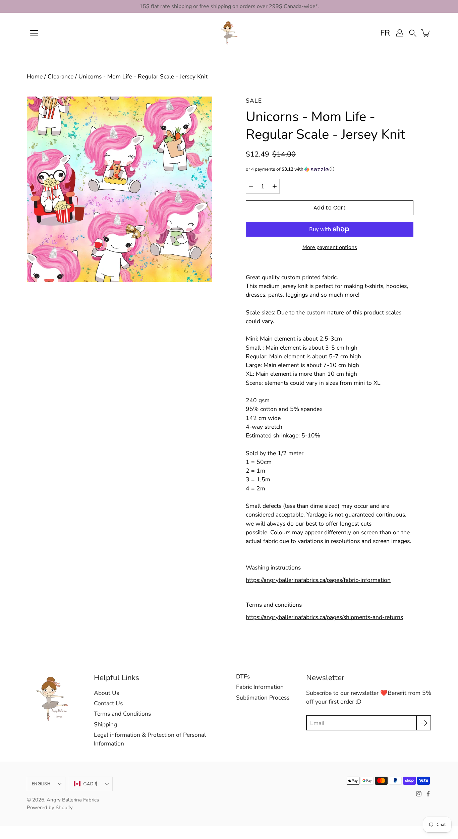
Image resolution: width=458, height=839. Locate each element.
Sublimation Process (262, 698)
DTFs (243, 676)
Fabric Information (260, 687)
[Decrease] (251, 186)
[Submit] (423, 722)
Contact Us (108, 703)
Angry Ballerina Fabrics (73, 799)
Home (35, 76)
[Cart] (425, 32)
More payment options (329, 247)
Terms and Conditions (122, 714)
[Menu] (34, 33)
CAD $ (90, 783)
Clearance (60, 76)
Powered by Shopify (50, 807)
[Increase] (275, 186)
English (41, 783)
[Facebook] (428, 793)
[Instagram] (419, 793)
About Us (106, 693)
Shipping (105, 724)
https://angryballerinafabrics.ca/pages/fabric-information (318, 580)
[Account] (399, 32)
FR (385, 32)
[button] (412, 33)
